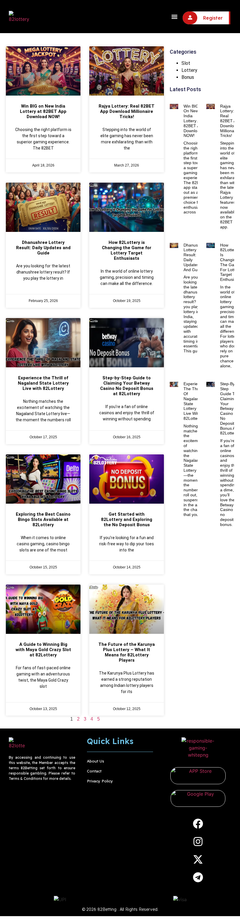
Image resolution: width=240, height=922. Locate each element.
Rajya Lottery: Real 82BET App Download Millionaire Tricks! (127, 111)
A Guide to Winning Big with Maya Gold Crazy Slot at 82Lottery (43, 650)
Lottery (189, 70)
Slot (185, 63)
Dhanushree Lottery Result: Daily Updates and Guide (43, 248)
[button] (174, 16)
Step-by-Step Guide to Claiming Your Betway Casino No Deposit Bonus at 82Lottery (126, 385)
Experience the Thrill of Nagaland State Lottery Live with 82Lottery (43, 383)
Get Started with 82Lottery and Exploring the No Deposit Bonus (126, 519)
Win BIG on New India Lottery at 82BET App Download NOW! (43, 111)
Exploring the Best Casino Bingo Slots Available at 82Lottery (43, 519)
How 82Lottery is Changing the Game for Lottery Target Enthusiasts (126, 250)
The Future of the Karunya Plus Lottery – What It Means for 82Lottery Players (126, 652)
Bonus (187, 77)
